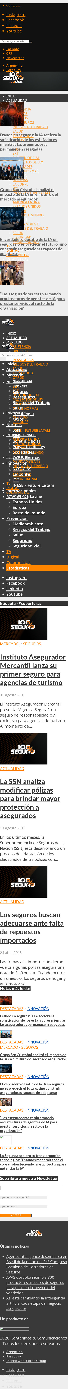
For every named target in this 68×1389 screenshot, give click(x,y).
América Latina (26, 202)
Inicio (11, 96)
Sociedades (23, 452)
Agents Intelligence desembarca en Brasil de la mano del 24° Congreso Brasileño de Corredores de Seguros (36, 1264)
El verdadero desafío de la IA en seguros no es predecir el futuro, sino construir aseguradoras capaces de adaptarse (33, 246)
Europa (19, 507)
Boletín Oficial (26, 158)
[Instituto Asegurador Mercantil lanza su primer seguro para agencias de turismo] (23, 638)
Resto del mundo (28, 215)
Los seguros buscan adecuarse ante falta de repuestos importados (32, 927)
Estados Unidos (27, 206)
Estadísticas (17, 259)
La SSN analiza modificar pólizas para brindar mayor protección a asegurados (30, 798)
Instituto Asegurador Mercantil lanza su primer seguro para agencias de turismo (33, 670)
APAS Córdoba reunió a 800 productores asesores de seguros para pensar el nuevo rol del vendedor (35, 1285)
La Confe (20, 184)
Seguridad (22, 540)
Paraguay (13, 70)
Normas (14, 424)
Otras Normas (25, 171)
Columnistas (18, 562)
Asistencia (22, 346)
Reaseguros (23, 360)
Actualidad (16, 100)
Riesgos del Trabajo (30, 127)
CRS (9, 53)
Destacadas (11, 1008)
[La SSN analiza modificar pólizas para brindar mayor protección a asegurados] (23, 763)
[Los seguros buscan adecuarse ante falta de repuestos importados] (23, 896)
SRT (16, 153)
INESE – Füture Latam (31, 430)
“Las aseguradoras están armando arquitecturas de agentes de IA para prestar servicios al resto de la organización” (32, 300)
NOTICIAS (22, 468)
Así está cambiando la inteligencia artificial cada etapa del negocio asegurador (35, 1303)
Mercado (14, 375)
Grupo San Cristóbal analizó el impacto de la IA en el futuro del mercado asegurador (29, 194)
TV (8, 483)
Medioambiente (26, 224)
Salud (18, 131)
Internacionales (21, 435)
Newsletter (15, 57)
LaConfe (12, 49)
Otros (18, 419)
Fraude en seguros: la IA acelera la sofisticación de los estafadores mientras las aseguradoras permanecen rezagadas (30, 141)
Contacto (13, 5)
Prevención (17, 518)
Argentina (14, 65)
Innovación (38, 1008)
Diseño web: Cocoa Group (26, 1360)
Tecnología (23, 413)
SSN (16, 430)
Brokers (20, 351)
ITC (16, 479)
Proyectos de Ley (28, 162)
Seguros (20, 391)
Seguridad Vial (26, 479)
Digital (12, 557)
